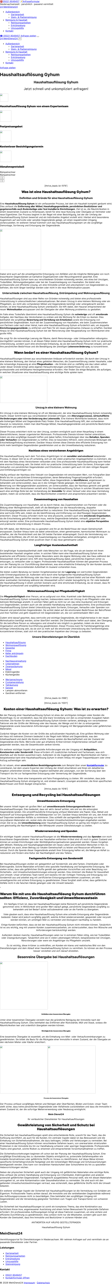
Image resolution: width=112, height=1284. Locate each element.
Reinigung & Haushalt (16, 20)
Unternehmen (12, 663)
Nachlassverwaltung (15, 661)
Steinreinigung (12, 1264)
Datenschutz (43, 1282)
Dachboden (11, 656)
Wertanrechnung (13, 679)
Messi (8, 669)
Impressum (29, 1282)
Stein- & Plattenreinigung (24, 17)
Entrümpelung (18, 25)
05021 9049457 (13, 1275)
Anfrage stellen (28, 35)
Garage (9, 687)
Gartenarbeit (17, 14)
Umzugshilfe (17, 28)
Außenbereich (12, 11)
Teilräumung (11, 685)
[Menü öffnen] (38, 36)
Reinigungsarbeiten (21, 22)
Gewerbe (10, 647)
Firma (8, 650)
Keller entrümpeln (14, 653)
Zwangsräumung (14, 666)
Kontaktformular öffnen (17, 1277)
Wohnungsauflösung (15, 645)
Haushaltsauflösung (15, 642)
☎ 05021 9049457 (10, 35)
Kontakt (9, 30)
